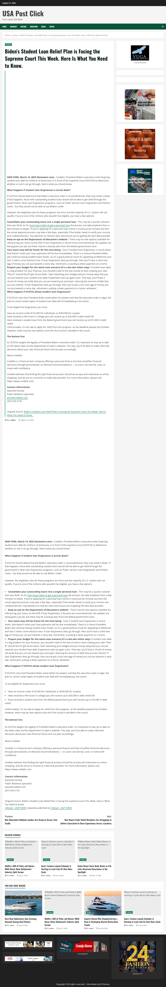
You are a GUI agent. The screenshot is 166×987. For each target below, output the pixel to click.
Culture (23, 26)
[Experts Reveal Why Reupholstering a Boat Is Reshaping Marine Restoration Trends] (103, 903)
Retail (43, 26)
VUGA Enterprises (140, 62)
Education (34, 26)
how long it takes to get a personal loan (50, 225)
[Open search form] (163, 26)
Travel (51, 26)
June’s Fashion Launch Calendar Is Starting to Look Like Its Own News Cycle (56, 869)
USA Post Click (23, 13)
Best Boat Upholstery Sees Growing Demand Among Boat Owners (20, 920)
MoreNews (92, 984)
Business (13, 26)
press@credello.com (17, 397)
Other (9, 912)
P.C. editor (11, 420)
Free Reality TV (83, 954)
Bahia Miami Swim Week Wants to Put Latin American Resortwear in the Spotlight (94, 869)
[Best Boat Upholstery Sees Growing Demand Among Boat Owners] (23, 903)
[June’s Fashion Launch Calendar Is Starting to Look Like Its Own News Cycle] (58, 851)
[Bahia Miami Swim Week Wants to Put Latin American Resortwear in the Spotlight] (95, 851)
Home (4, 26)
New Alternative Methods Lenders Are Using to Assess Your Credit (31, 820)
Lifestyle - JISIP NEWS (15, 807)
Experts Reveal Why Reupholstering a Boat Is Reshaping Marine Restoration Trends (101, 921)
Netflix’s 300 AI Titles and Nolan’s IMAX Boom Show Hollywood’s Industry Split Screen (20, 869)
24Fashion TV (137, 974)
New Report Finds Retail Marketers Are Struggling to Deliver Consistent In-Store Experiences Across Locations (86, 820)
